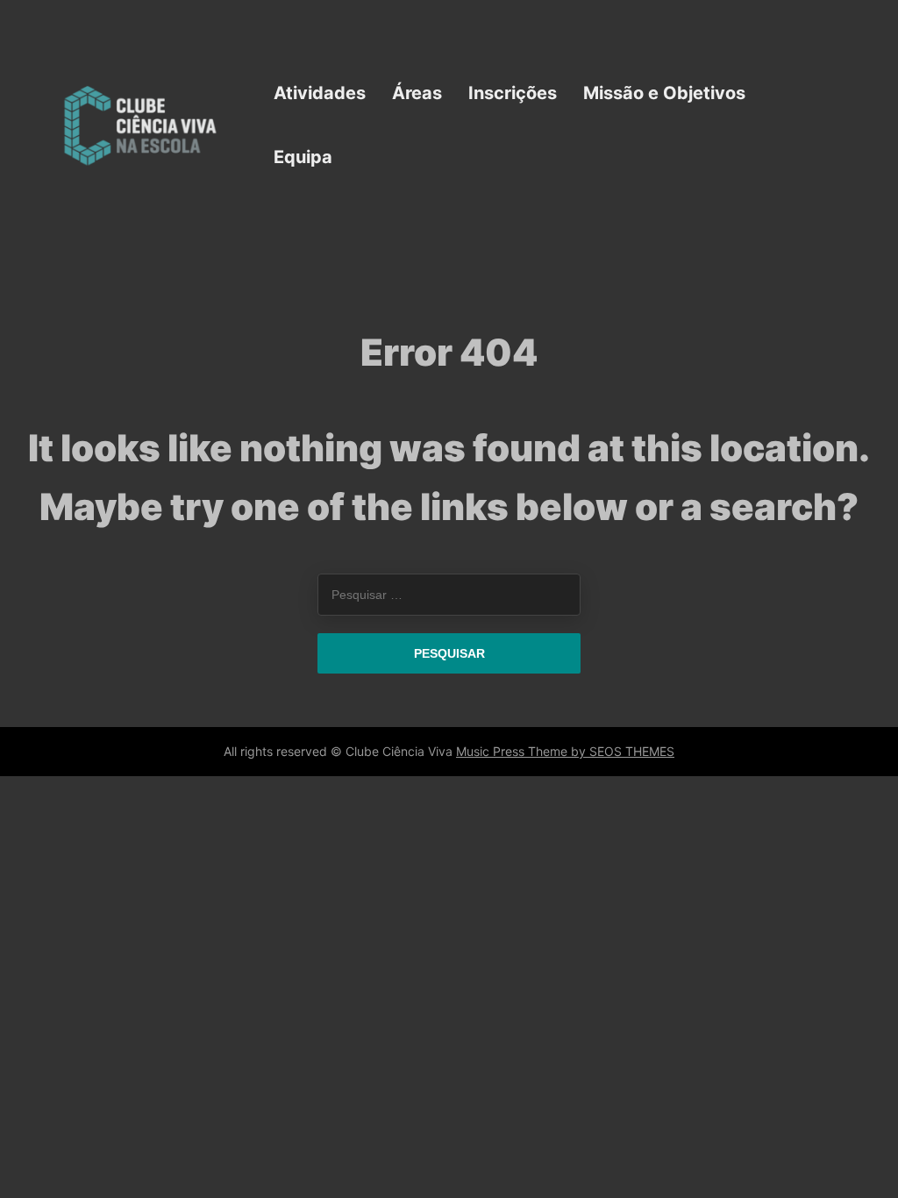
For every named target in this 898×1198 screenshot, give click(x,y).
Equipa (303, 157)
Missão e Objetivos (664, 92)
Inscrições (512, 92)
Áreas (417, 92)
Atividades (320, 92)
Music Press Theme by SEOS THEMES (565, 751)
